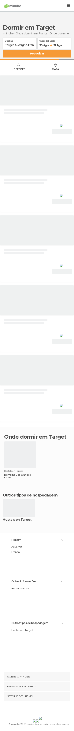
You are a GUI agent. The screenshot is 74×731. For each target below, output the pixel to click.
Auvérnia (16, 546)
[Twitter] (36, 709)
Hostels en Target (17, 519)
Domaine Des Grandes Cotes (17, 476)
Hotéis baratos (20, 588)
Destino (9, 40)
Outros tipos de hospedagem (29, 623)
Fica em (16, 539)
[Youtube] (46, 709)
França (15, 551)
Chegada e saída (47, 40)
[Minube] (12, 6)
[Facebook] (31, 709)
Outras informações (23, 581)
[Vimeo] (41, 709)
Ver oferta (62, 131)
